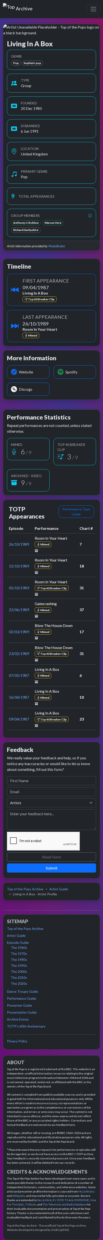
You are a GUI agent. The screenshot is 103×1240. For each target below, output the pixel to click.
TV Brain (30, 1204)
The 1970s (19, 953)
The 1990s (19, 965)
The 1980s (19, 959)
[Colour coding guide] (90, 215)
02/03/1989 (19, 631)
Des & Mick (44, 1200)
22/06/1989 (19, 609)
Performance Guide (21, 998)
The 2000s (19, 971)
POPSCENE (81, 1200)
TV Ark (69, 1200)
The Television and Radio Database (64, 1204)
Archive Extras (18, 1019)
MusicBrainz (56, 246)
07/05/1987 (19, 675)
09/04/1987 (19, 719)
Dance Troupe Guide (22, 991)
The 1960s (19, 947)
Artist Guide (58, 889)
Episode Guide (18, 942)
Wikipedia (18, 1196)
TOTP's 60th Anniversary (26, 1026)
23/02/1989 (19, 653)
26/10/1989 (19, 544)
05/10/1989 (19, 587)
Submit (51, 868)
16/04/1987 (19, 697)
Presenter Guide (19, 1005)
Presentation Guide (22, 1012)
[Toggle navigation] (93, 9)
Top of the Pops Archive (25, 889)
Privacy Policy (17, 1041)
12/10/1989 (19, 566)
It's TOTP (57, 1200)
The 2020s (19, 983)
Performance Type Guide (76, 511)
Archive (24, 7)
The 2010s (19, 977)
